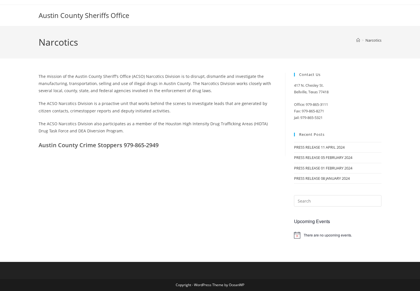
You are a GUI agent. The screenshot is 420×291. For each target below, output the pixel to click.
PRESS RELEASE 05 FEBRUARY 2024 (323, 157)
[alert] (337, 235)
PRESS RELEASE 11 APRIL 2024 (319, 147)
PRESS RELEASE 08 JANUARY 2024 (322, 178)
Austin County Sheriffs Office (84, 15)
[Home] (358, 40)
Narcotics (373, 40)
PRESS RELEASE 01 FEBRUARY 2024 (323, 168)
